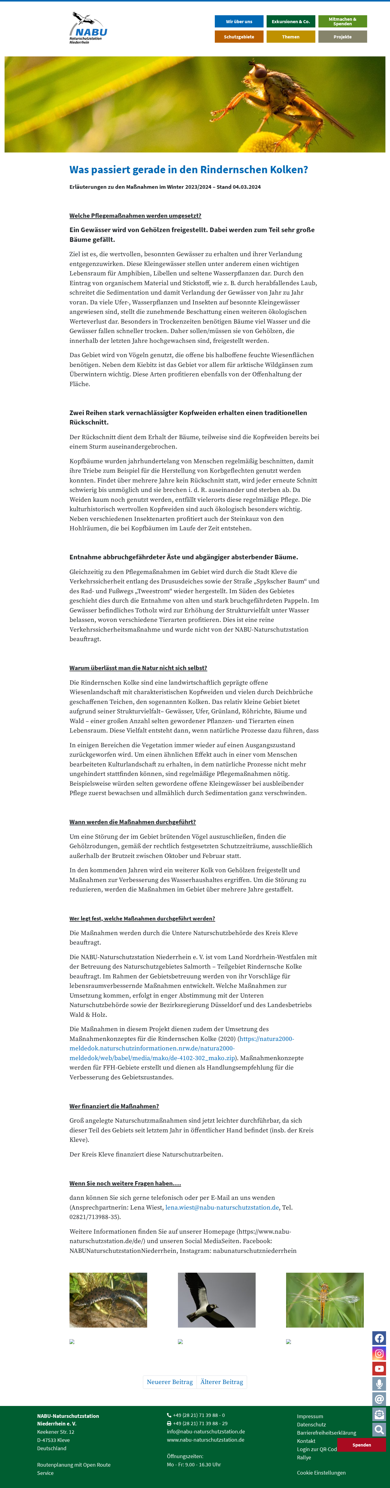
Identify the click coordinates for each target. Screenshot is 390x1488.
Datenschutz (311, 1424)
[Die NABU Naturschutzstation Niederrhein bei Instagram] (379, 1353)
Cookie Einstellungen (321, 1472)
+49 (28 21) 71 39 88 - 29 (200, 1423)
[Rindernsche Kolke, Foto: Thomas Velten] (288, 1341)
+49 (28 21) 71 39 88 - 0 (199, 1414)
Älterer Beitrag (221, 1382)
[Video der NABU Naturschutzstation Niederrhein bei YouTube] (379, 1368)
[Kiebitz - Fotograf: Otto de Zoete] (217, 1300)
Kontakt (306, 1440)
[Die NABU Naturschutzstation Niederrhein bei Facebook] (379, 1338)
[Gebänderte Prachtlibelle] (180, 1341)
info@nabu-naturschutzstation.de (206, 1431)
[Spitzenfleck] (325, 1300)
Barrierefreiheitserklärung (326, 1432)
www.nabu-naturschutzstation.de (205, 1439)
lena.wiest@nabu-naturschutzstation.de (222, 1208)
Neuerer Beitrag (170, 1382)
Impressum (310, 1416)
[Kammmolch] (108, 1300)
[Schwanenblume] (71, 1341)
